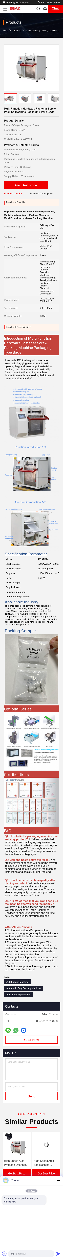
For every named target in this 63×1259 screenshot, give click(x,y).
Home (5, 31)
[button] (58, 99)
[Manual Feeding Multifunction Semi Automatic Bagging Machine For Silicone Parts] (46, 1145)
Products (17, 31)
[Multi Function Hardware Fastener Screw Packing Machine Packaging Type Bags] (31, 67)
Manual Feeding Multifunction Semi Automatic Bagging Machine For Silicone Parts (46, 1163)
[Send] (58, 1253)
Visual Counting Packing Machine (41, 31)
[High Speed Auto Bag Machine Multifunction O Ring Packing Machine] (17, 1145)
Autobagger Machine (17, 982)
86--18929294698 (50, 2)
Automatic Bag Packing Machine (23, 988)
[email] (23, 1030)
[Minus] (58, 1180)
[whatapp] (15, 1030)
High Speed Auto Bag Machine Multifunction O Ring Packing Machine (16, 1163)
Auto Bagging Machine (18, 994)
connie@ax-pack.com (17, 2)
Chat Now (31, 1040)
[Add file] (4, 1253)
